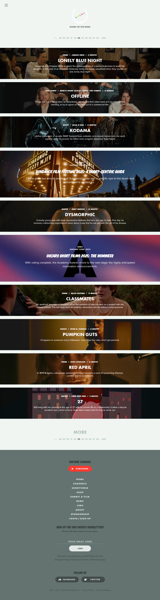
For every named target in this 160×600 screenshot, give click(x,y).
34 (82, 37)
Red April (80, 367)
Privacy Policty (88, 590)
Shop (80, 492)
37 (93, 37)
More (80, 432)
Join (80, 548)
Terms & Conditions (103, 590)
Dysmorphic (80, 215)
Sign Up (85, 518)
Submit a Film (80, 496)
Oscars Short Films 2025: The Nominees (80, 255)
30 (67, 37)
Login (73, 518)
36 (90, 37)
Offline (80, 96)
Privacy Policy (70, 559)
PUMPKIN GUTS (80, 334)
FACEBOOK (69, 579)
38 (97, 37)
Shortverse (80, 488)
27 (80, 402)
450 (104, 37)
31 (71, 37)
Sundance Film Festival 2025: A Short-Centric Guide (80, 171)
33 (79, 37)
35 (86, 37)
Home (80, 479)
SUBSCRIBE (82, 468)
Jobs (80, 505)
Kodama (80, 130)
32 (75, 37)
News (80, 501)
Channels (80, 483)
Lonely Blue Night (80, 60)
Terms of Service (90, 559)
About (80, 509)
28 (60, 37)
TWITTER (95, 579)
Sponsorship (80, 514)
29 (64, 37)
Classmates (80, 299)
